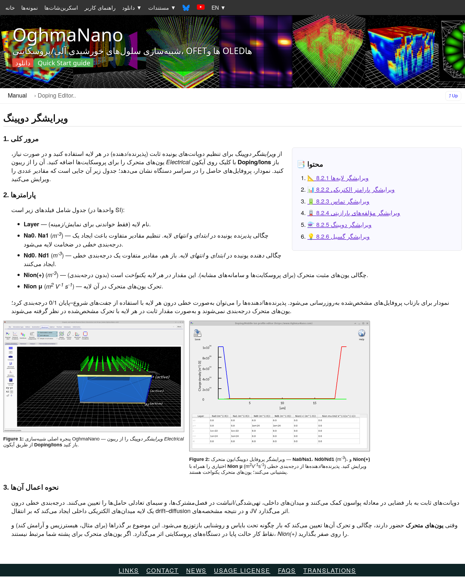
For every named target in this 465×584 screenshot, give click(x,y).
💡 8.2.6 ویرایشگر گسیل (338, 236)
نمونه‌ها (29, 7)
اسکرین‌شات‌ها (61, 7)
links (129, 570)
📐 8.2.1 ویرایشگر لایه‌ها (338, 177)
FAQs (287, 570)
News (196, 570)
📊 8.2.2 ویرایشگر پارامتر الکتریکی (351, 189)
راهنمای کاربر (100, 7)
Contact (162, 570)
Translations (329, 570)
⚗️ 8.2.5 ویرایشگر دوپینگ (339, 224)
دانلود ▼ (132, 7)
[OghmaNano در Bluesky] (186, 7)
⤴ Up (453, 95)
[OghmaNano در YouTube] (200, 7)
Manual (17, 95)
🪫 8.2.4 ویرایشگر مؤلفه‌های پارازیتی (353, 212)
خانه (10, 7)
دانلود (22, 63)
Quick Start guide (64, 63)
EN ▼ (219, 7)
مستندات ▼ (162, 7)
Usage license (242, 570)
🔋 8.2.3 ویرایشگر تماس (338, 201)
